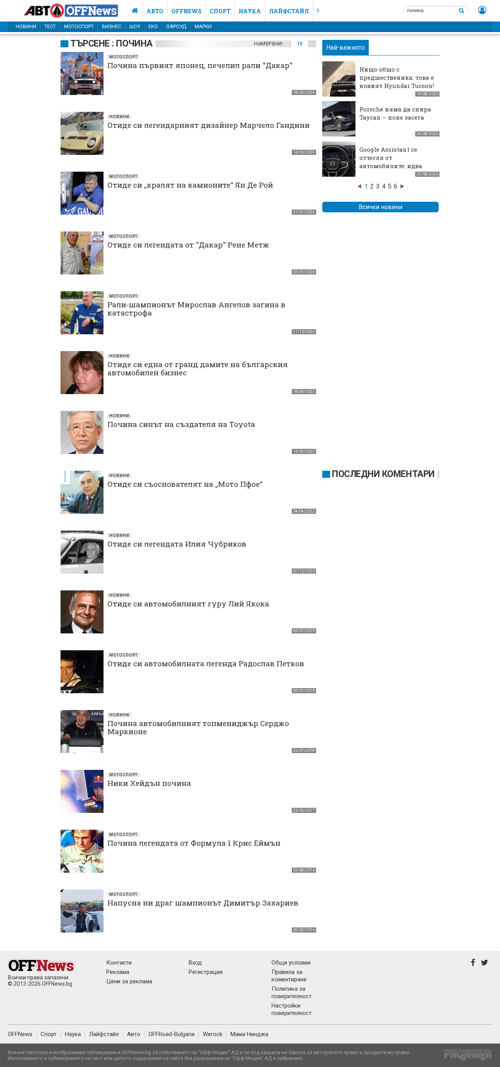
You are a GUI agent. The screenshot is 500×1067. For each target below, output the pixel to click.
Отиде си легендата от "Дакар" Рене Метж (188, 244)
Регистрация (206, 972)
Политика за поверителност (291, 992)
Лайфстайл (289, 11)
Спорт (220, 11)
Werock (212, 1034)
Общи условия (291, 962)
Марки (203, 26)
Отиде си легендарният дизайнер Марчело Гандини (208, 125)
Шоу (134, 26)
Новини (26, 26)
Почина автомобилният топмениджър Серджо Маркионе (198, 727)
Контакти (119, 962)
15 (299, 44)
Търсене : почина (111, 43)
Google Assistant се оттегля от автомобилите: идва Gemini (390, 161)
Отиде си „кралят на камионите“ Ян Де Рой (190, 185)
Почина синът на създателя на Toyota (181, 424)
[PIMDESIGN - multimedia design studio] (464, 1057)
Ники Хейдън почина (149, 783)
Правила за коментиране (289, 975)
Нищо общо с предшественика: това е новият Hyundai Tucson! (396, 77)
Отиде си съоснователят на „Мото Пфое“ (184, 484)
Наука (250, 11)
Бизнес (111, 26)
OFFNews (20, 1034)
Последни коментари (383, 474)
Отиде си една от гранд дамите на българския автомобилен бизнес (197, 368)
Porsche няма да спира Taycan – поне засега (395, 113)
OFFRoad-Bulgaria (171, 1034)
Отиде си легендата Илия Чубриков (176, 544)
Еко (153, 26)
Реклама (117, 972)
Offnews (186, 11)
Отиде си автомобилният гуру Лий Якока (188, 603)
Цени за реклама (129, 981)
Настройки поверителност (291, 1009)
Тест (50, 26)
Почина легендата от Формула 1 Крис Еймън (193, 843)
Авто (154, 11)
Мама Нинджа (249, 1034)
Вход (195, 962)
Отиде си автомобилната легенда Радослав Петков (205, 663)
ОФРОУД (176, 26)
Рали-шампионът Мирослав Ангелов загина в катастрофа (196, 308)
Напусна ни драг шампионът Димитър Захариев (202, 902)
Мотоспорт (79, 26)
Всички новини (380, 207)
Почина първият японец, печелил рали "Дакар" (200, 65)
